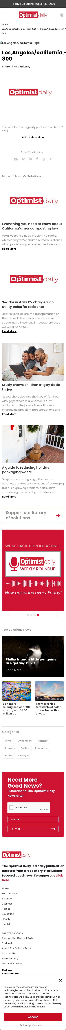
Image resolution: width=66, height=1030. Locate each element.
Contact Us (8, 953)
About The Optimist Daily (16, 948)
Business (9, 748)
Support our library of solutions (26, 515)
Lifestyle (23, 755)
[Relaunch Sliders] (38, 615)
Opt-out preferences (31, 1025)
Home (5, 24)
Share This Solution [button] (14, 66)
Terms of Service (12, 963)
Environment (24, 740)
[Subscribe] (28, 615)
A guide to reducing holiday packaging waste (25, 469)
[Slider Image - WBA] (31, 615)
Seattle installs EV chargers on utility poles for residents (28, 304)
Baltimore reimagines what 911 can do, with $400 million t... (16, 709)
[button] (60, 980)
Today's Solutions (12, 933)
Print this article (33, 137)
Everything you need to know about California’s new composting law (32, 226)
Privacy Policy (10, 958)
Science (43, 740)
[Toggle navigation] (3, 15)
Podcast (7, 943)
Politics (25, 748)
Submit (53, 829)
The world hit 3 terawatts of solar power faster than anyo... (48, 709)
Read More (9, 249)
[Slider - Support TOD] (35, 615)
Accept (33, 1017)
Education (41, 748)
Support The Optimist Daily (17, 938)
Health (8, 755)
